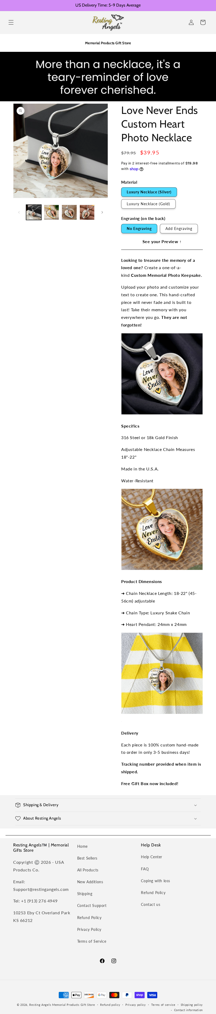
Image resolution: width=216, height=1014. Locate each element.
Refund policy (110, 1004)
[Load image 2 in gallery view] (51, 212)
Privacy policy (135, 1004)
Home (82, 846)
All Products (88, 870)
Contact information (188, 1010)
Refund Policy (89, 917)
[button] (11, 22)
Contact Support (92, 905)
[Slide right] (102, 212)
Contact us (150, 904)
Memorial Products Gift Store (73, 1004)
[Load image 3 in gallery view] (69, 212)
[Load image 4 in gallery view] (87, 212)
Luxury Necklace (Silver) (149, 192)
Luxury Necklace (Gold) (148, 204)
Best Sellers (87, 858)
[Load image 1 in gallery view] (33, 212)
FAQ (145, 869)
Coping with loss (155, 881)
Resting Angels (40, 1004)
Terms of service (163, 1004)
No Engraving (139, 228)
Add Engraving (178, 228)
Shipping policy (192, 1004)
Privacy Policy (89, 929)
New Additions (90, 882)
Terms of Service (91, 941)
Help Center (151, 857)
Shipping (84, 893)
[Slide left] (19, 212)
